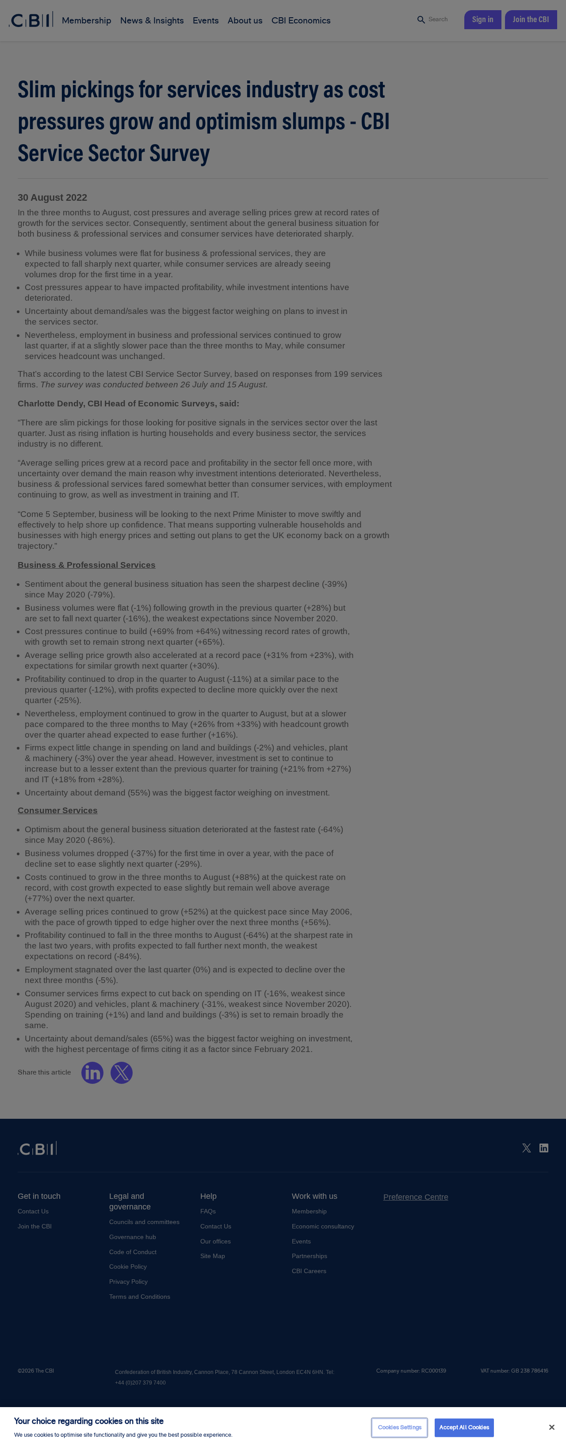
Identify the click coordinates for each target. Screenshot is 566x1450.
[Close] (552, 1427)
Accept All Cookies (464, 1427)
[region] (283, 1428)
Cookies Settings (399, 1427)
